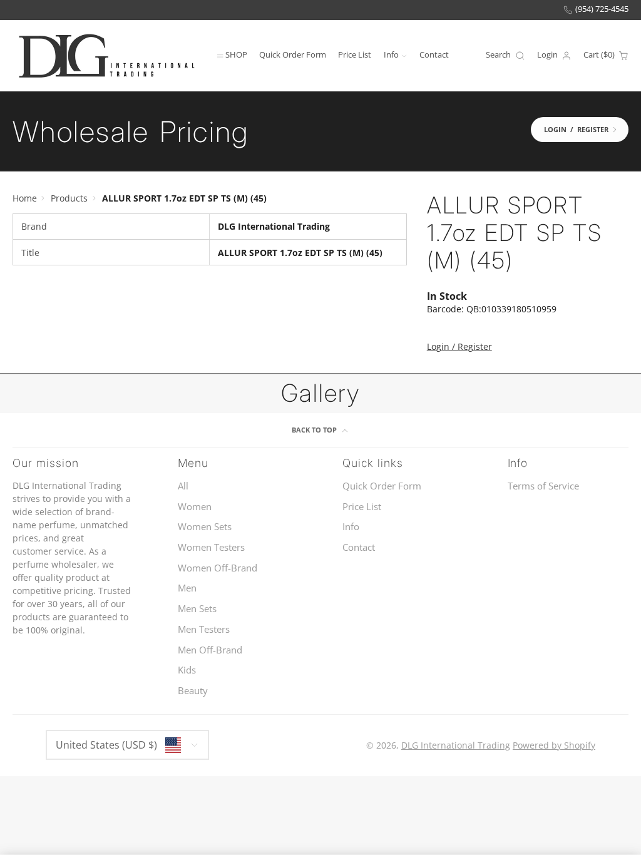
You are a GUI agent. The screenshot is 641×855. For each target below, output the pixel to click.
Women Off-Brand (217, 568)
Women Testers (211, 547)
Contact (434, 54)
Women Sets (205, 526)
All (183, 486)
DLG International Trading (455, 745)
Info (391, 54)
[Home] (106, 55)
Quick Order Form (292, 54)
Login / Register (459, 346)
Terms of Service (543, 486)
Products (69, 198)
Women (195, 506)
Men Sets (197, 608)
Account (554, 56)
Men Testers (204, 629)
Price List (354, 54)
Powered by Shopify (554, 745)
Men (187, 588)
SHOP (236, 54)
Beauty (193, 690)
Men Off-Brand (210, 650)
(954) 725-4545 (601, 9)
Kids (187, 670)
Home (25, 198)
